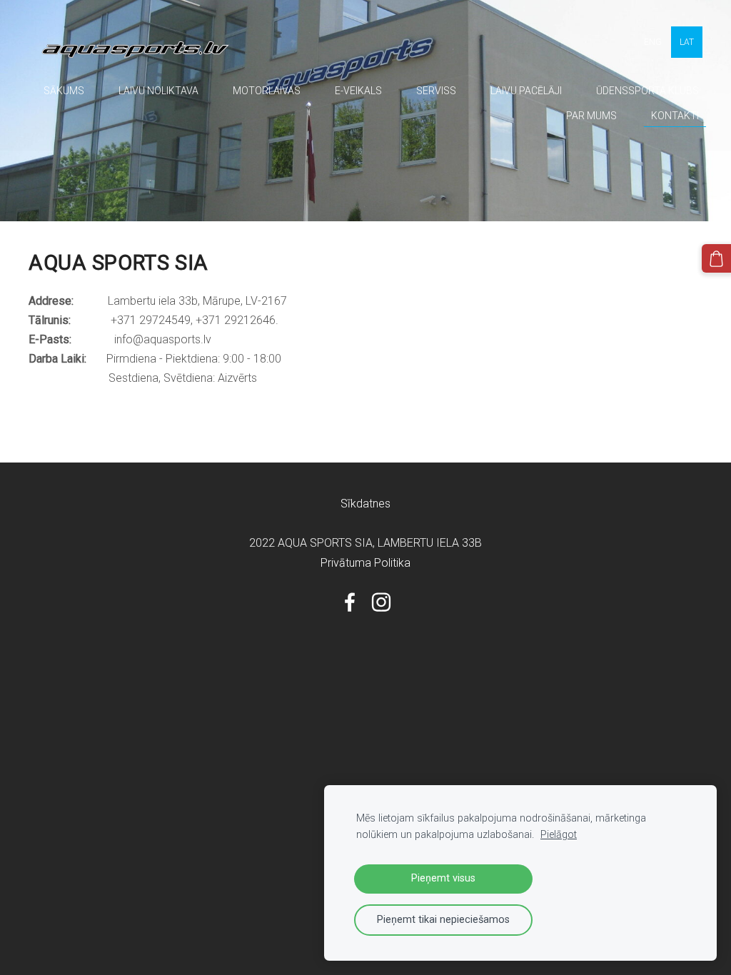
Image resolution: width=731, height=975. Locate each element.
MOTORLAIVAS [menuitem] (267, 90)
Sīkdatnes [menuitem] (365, 503)
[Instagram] (381, 602)
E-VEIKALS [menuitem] (358, 90)
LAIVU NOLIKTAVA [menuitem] (158, 90)
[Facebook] (350, 602)
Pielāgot (558, 835)
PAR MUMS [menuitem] (591, 115)
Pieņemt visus (443, 878)
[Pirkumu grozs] (716, 258)
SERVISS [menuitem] (436, 90)
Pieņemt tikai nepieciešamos (443, 920)
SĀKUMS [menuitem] (64, 90)
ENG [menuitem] (653, 42)
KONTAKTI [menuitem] (675, 115)
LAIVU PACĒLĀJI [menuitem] (526, 90)
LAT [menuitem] (687, 42)
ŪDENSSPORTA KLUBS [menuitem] (647, 90)
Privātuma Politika (365, 563)
